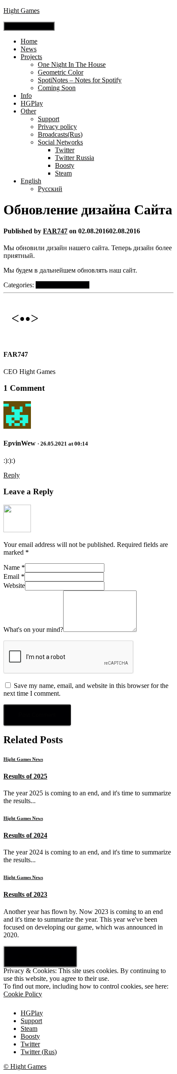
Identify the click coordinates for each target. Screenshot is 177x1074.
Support (48, 118)
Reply (11, 475)
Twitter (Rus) (39, 1051)
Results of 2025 (25, 776)
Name (14, 567)
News (29, 49)
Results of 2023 (25, 894)
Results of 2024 (25, 835)
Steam (63, 173)
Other (28, 111)
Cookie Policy (22, 994)
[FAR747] (24, 337)
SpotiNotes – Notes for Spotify (80, 80)
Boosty (64, 165)
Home (29, 41)
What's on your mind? (33, 629)
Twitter (64, 150)
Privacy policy (57, 126)
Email (13, 576)
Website (14, 585)
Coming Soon (57, 87)
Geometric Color (60, 72)
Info (26, 95)
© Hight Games (24, 1066)
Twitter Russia (74, 157)
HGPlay (32, 103)
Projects (31, 56)
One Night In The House (72, 64)
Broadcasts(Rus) (60, 134)
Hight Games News (62, 285)
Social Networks (60, 142)
